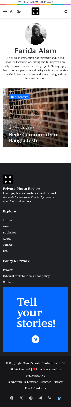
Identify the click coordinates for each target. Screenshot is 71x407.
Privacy (7, 269)
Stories (7, 220)
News (6, 226)
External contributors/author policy (26, 275)
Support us (15, 381)
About (7, 238)
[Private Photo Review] (35, 11)
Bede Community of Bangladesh (34, 137)
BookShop (10, 232)
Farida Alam (35, 51)
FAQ (5, 250)
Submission (31, 381)
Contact (46, 381)
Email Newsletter (35, 388)
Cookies (8, 282)
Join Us (8, 244)
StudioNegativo (35, 375)
